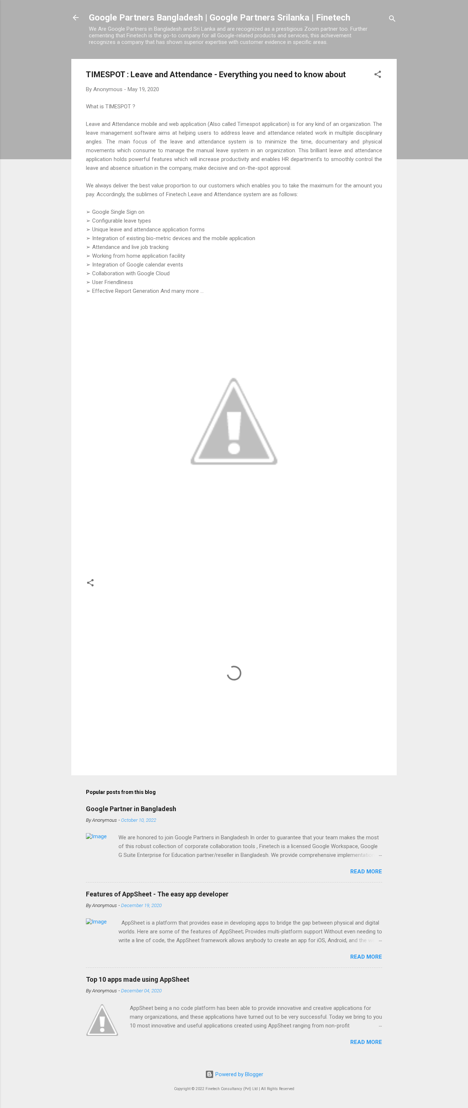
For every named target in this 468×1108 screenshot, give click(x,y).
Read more (366, 871)
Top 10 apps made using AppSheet (137, 979)
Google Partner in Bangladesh (131, 809)
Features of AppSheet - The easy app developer (157, 894)
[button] (377, 75)
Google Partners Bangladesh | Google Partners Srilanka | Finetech (219, 17)
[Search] (392, 20)
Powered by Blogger (238, 1074)
